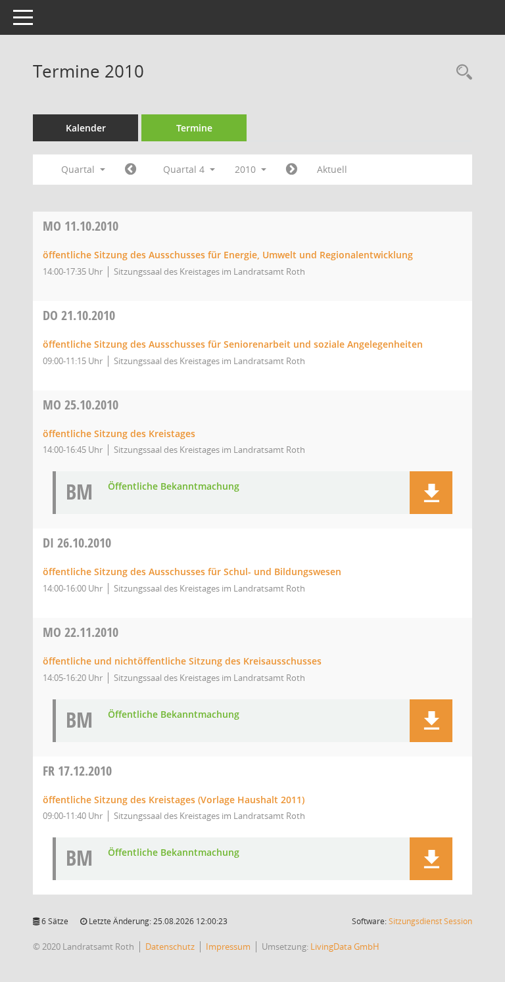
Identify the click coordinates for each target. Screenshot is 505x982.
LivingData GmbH (344, 946)
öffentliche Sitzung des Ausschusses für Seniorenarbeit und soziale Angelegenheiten (233, 344)
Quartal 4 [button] (185, 169)
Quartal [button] (79, 169)
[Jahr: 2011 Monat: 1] (291, 169)
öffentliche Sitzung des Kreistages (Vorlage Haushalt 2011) (173, 799)
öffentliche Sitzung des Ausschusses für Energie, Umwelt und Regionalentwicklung (228, 254)
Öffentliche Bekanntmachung (173, 486)
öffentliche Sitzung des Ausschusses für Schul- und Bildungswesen (192, 571)
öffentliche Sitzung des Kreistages (119, 433)
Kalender (86, 128)
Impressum (228, 946)
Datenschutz (170, 946)
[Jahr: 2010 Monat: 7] (130, 169)
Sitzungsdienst (430, 921)
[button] (431, 492)
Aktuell (332, 169)
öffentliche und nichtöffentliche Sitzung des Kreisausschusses (182, 661)
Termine (194, 128)
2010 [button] (246, 169)
